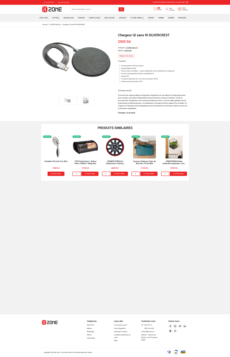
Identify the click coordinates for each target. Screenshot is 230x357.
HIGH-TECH (90, 325)
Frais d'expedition (120, 328)
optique (89, 328)
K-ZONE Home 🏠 (55, 24)
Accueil (44, 24)
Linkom (89, 352)
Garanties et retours (120, 331)
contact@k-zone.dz (147, 331)
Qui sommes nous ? (120, 325)
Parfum (89, 335)
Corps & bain (91, 338)
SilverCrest (128, 50)
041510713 (148, 325)
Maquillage (90, 331)
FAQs (116, 340)
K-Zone (57, 352)
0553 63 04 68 (149, 328)
